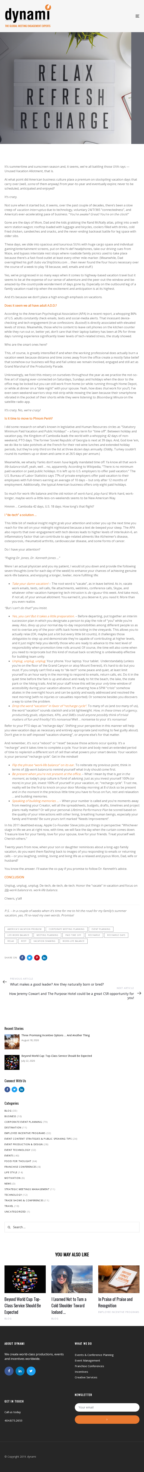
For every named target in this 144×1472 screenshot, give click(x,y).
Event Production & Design (23, 1144)
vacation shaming (45, 941)
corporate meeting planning (67, 929)
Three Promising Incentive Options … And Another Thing (55, 1035)
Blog (8, 1110)
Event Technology (17, 1150)
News (7, 1183)
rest (23, 941)
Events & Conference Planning (94, 1355)
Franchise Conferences (20, 1166)
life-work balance (18, 935)
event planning (101, 929)
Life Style (10, 1172)
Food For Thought (17, 125)
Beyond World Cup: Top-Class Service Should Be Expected (56, 1056)
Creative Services (86, 1377)
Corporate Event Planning (23, 1122)
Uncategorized (15, 1211)
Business (10, 1116)
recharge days (116, 935)
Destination (12, 1127)
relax (11, 941)
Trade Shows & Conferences (24, 1200)
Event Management (87, 1360)
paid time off (73, 935)
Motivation (12, 1178)
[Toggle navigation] (104, 16)
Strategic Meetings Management (27, 1189)
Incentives (81, 1371)
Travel (9, 1206)
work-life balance (74, 941)
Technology (13, 1194)
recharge (94, 935)
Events (9, 1155)
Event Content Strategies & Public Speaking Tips (38, 1138)
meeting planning (47, 935)
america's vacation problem (25, 929)
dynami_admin (14, 101)
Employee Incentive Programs (24, 1133)
